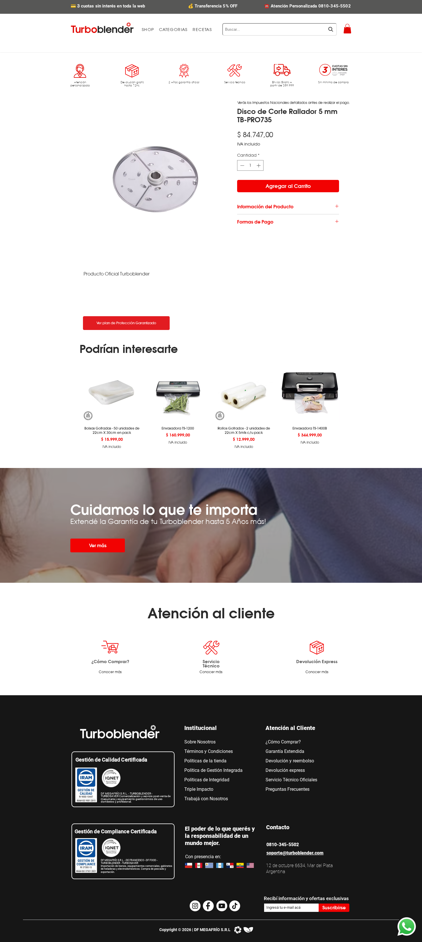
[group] (211, 405)
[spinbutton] (250, 165)
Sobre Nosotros (200, 742)
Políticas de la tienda (205, 761)
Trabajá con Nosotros (206, 798)
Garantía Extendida (285, 751)
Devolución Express (317, 661)
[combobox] (279, 29)
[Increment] (259, 165)
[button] (173, 29)
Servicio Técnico (211, 664)
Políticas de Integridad (206, 779)
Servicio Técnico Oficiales (291, 779)
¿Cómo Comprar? (110, 661)
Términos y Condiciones (208, 751)
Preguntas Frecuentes (287, 789)
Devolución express (285, 770)
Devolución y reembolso (290, 761)
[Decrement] (241, 165)
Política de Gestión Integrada (213, 770)
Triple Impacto (198, 789)
